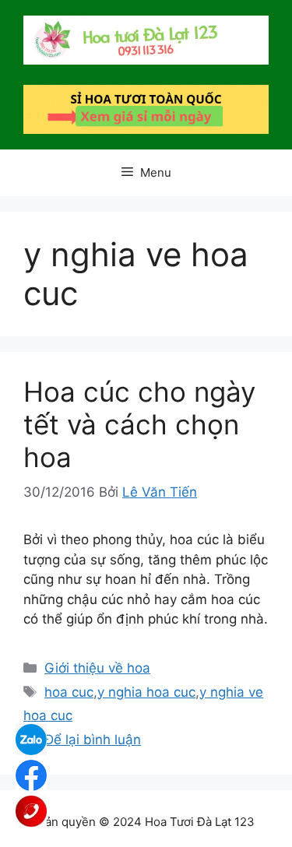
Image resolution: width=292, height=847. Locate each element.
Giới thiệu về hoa (97, 668)
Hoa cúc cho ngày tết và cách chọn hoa (139, 424)
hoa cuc (68, 692)
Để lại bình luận (92, 739)
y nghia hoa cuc (146, 692)
